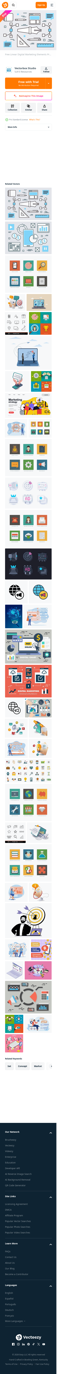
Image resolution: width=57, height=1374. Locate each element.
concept (22, 1316)
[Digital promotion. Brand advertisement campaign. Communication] (18, 1275)
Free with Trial (28, 83)
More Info (12, 125)
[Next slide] (44, 1317)
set (9, 1316)
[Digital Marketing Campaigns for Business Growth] (17, 1022)
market (38, 1316)
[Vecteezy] (5, 5)
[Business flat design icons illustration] (28, 272)
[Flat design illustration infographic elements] (28, 969)
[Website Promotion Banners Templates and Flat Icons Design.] (15, 443)
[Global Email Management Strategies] (16, 1101)
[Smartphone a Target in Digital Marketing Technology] (15, 300)
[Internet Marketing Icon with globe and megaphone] (16, 674)
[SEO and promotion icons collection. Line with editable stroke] (15, 1000)
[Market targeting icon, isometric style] (36, 1180)
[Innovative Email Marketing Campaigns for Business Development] (16, 915)
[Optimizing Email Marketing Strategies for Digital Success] (16, 875)
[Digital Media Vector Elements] (28, 236)
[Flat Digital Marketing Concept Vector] (28, 788)
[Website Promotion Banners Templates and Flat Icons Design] (16, 363)
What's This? (34, 119)
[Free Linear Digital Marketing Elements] (28, 202)
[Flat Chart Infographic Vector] (18, 835)
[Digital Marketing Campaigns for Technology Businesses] (16, 854)
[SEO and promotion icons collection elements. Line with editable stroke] (16, 340)
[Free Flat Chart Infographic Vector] (28, 753)
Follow (46, 71)
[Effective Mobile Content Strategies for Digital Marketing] (17, 422)
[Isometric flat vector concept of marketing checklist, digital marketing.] (14, 1294)
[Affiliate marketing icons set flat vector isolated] (28, 938)
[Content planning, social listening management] (15, 1181)
